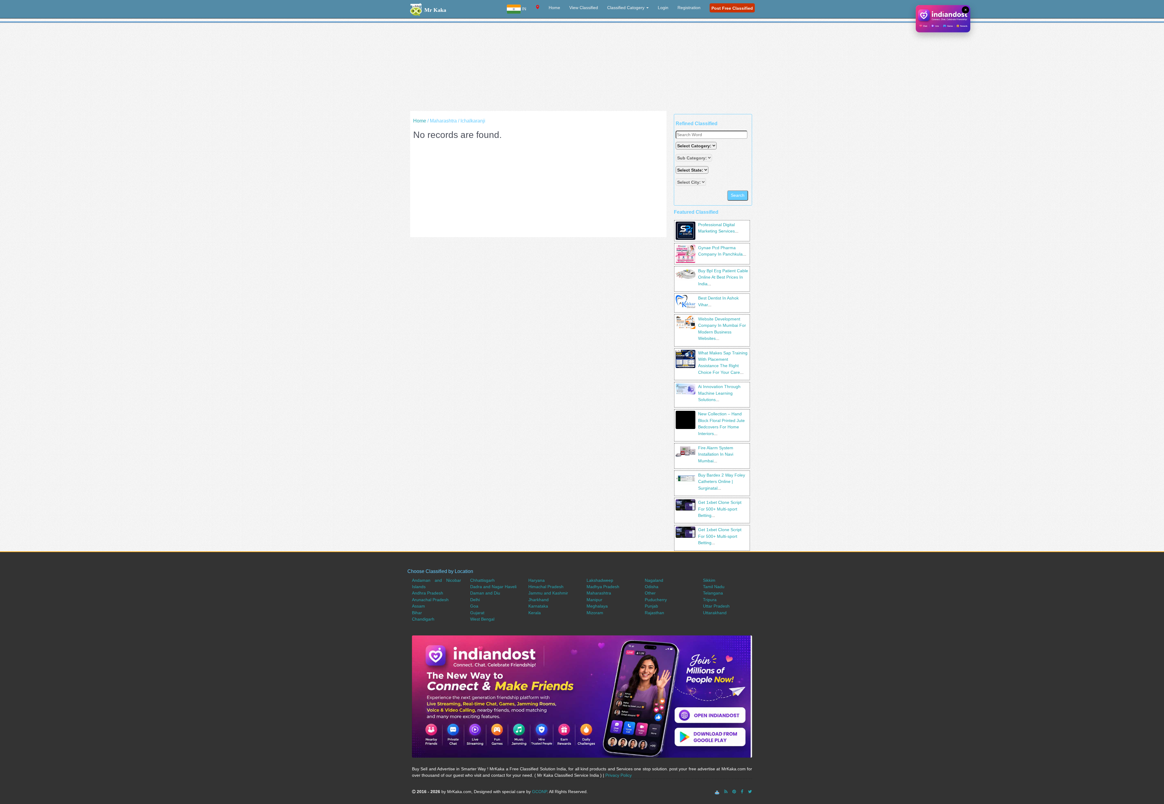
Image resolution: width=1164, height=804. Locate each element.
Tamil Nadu (713, 586)
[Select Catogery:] (696, 145)
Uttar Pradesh (716, 606)
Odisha (651, 586)
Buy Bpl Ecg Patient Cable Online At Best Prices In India (723, 277)
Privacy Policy (618, 775)
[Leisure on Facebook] (742, 791)
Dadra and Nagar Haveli (493, 586)
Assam (418, 606)
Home (554, 7)
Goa (474, 606)
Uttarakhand (715, 612)
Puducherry (656, 599)
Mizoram (595, 612)
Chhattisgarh (482, 580)
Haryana (536, 580)
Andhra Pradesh (427, 593)
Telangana (713, 593)
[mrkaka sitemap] (718, 791)
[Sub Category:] (694, 158)
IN (523, 8)
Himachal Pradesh (546, 586)
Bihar (417, 612)
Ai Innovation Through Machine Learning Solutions (719, 393)
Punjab (651, 606)
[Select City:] (691, 182)
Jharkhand (538, 599)
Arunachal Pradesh (430, 599)
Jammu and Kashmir (548, 593)
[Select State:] (693, 170)
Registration (689, 7)
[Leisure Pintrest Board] (734, 791)
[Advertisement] (582, 68)
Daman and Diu (485, 593)
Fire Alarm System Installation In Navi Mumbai (715, 454)
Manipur (594, 599)
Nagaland (654, 580)
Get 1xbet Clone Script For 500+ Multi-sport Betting (719, 509)
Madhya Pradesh (603, 586)
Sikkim (709, 580)
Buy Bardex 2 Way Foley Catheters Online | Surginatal (721, 482)
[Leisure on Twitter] (750, 791)
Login (663, 7)
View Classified (583, 7)
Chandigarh (423, 619)
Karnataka (538, 606)
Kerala (534, 612)
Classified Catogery (626, 7)
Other (650, 593)
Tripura (710, 599)
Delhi (475, 599)
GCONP (539, 791)
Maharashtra (599, 593)
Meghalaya (597, 606)
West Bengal (482, 619)
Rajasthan (654, 612)
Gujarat (477, 612)
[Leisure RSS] (726, 791)
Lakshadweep (600, 580)
